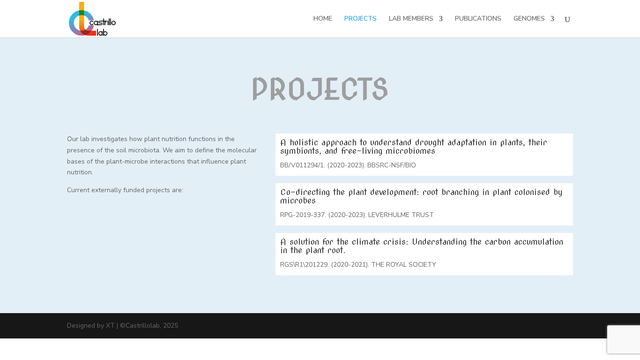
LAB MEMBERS (411, 19)
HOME (322, 19)
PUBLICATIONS (478, 19)
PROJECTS (360, 19)
